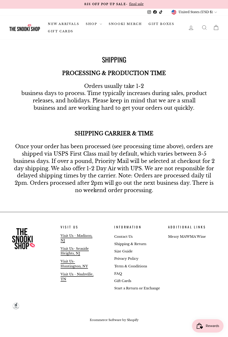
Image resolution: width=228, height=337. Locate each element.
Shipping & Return (130, 244)
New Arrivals (63, 24)
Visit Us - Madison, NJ (76, 237)
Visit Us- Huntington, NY (74, 263)
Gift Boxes (161, 24)
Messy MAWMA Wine (187, 236)
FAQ (118, 273)
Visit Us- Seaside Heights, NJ (75, 250)
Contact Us (123, 236)
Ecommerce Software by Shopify (114, 320)
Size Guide (123, 251)
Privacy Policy (126, 258)
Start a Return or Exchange (137, 288)
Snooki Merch (125, 24)
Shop (92, 24)
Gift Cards (60, 31)
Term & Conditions (130, 266)
